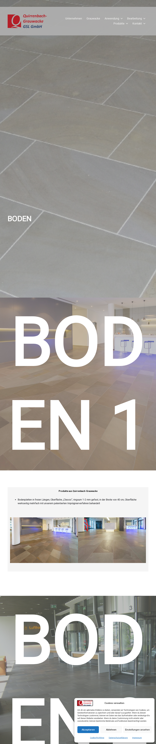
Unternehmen (73, 18)
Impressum (137, 738)
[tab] (78, 491)
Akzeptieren (88, 729)
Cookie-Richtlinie (97, 738)
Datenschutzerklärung (118, 738)
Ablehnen (111, 729)
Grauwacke (93, 18)
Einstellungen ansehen (137, 729)
